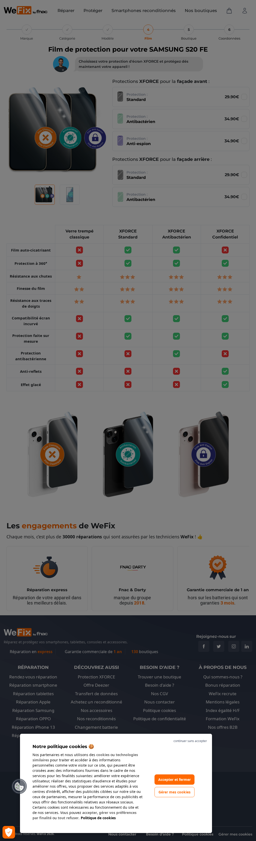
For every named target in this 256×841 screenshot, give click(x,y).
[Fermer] (179, 741)
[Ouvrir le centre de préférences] (8, 832)
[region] (116, 783)
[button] (19, 786)
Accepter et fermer (174, 779)
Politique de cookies (98, 817)
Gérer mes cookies (174, 792)
